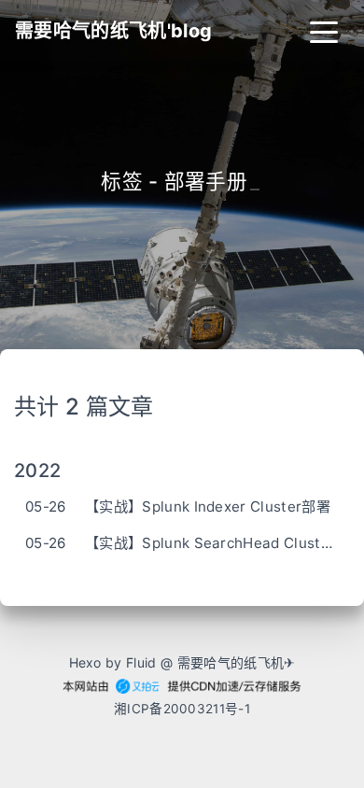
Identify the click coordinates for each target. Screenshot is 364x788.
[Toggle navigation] (324, 31)
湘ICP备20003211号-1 (182, 708)
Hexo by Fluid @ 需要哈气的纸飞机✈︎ (182, 662)
